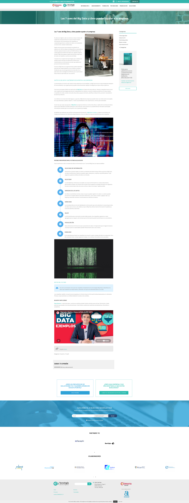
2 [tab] (95, 477)
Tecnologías (76, 492)
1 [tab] (94, 452)
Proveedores (114, 5)
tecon (65, 349)
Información (85, 5)
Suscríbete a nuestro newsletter (63, 1)
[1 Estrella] (54, 367)
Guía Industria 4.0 (123, 44)
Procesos (56, 492)
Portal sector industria (60, 9)
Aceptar (115, 501)
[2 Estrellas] (56, 367)
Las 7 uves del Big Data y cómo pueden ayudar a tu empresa (80, 9)
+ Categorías (122, 47)
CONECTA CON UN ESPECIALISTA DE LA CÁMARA (114, 392)
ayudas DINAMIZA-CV (58, 494)
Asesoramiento (96, 5)
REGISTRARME (75, 392)
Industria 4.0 (122, 37)
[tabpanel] (79, 441)
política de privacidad (98, 420)
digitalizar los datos (92, 112)
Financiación (123, 5)
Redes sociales (122, 42)
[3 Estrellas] (57, 367)
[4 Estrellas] (58, 367)
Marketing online (123, 40)
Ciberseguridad (123, 35)
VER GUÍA (127, 88)
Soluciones (132, 5)
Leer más (120, 501)
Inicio (53, 9)
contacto (135, 1)
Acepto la (95, 420)
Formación (105, 5)
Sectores (75, 489)
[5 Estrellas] (59, 367)
